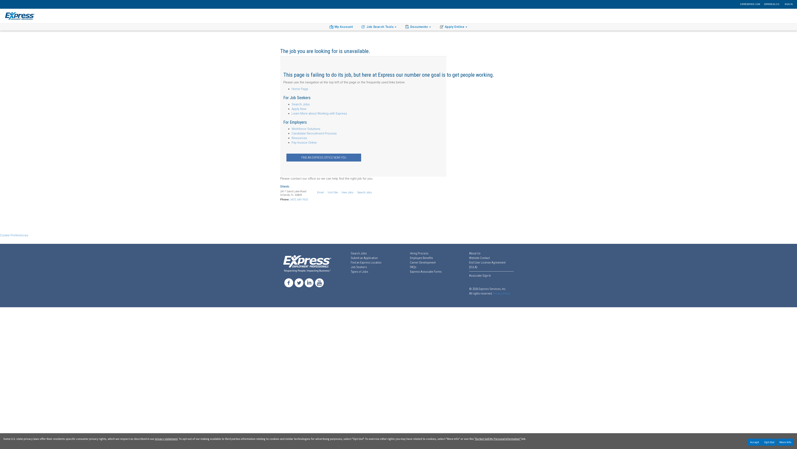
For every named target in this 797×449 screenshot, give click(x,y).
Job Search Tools (380, 27)
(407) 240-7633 (299, 199)
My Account (344, 27)
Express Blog (771, 4)
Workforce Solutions (306, 129)
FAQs (413, 267)
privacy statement (166, 439)
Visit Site (333, 192)
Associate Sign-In (480, 276)
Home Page (300, 89)
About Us (474, 253)
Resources (299, 138)
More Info (785, 442)
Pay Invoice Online (304, 142)
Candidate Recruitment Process (314, 133)
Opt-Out (769, 442)
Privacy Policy (501, 293)
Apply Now (299, 109)
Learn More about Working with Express (319, 113)
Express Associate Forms (426, 272)
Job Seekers (359, 267)
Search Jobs (301, 104)
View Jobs (347, 192)
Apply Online (454, 27)
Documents (419, 27)
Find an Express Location (366, 262)
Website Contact (479, 258)
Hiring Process (419, 253)
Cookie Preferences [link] (14, 235)
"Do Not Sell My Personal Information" (497, 439)
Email (320, 192)
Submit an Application (364, 258)
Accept (754, 442)
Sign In (789, 4)
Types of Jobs (359, 272)
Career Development (423, 262)
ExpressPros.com (750, 4)
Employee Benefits (421, 258)
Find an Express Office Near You (323, 157)
